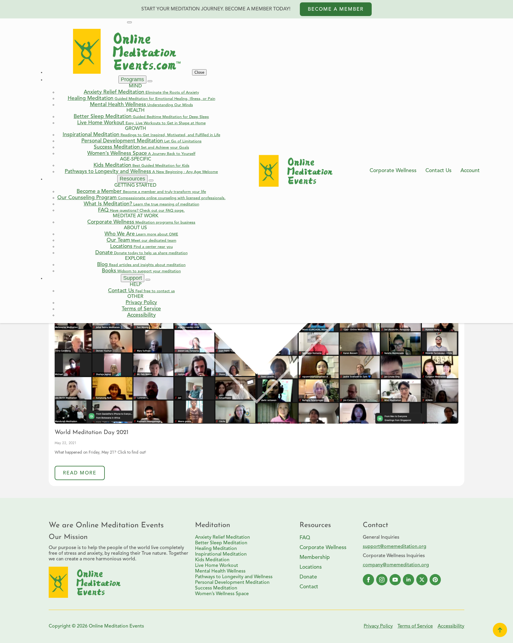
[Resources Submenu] (151, 180)
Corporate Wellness (393, 170)
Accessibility (451, 626)
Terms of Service (415, 626)
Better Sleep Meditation (221, 543)
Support (132, 278)
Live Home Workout (216, 565)
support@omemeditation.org (394, 546)
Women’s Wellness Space (222, 594)
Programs (132, 79)
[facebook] (368, 579)
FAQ (305, 537)
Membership (315, 557)
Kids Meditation (212, 560)
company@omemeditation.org (396, 565)
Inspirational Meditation (221, 554)
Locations (311, 567)
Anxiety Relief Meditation (222, 537)
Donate (308, 577)
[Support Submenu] (147, 280)
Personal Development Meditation (232, 582)
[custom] (435, 579)
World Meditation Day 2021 (92, 433)
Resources (132, 179)
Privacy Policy (378, 626)
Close (199, 72)
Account (470, 170)
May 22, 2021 (65, 443)
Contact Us (438, 170)
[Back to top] (500, 630)
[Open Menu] (129, 22)
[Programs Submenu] (150, 81)
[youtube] (395, 579)
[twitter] (422, 579)
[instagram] (381, 579)
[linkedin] (408, 579)
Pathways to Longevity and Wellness (234, 577)
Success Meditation (216, 588)
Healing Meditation (216, 548)
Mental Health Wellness (220, 571)
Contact (309, 586)
